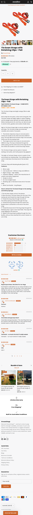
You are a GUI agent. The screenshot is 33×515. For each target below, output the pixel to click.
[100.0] (12, 264)
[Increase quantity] (12, 74)
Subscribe (6, 486)
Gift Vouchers (5, 448)
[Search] (5, 2)
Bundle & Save (16, 365)
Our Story (4, 451)
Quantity (4, 70)
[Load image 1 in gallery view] (16, 22)
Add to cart (16, 80)
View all (16, 368)
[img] (4, 279)
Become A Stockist (6, 455)
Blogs (2, 453)
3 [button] (17, 356)
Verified (15, 270)
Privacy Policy (5, 465)
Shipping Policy (5, 462)
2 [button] (14, 356)
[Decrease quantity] (3, 74)
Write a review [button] (16, 255)
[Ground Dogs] (16, 2)
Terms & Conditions (6, 458)
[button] (4, 56)
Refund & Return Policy (7, 460)
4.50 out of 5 (20, 238)
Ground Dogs (6, 53)
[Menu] (2, 2)
